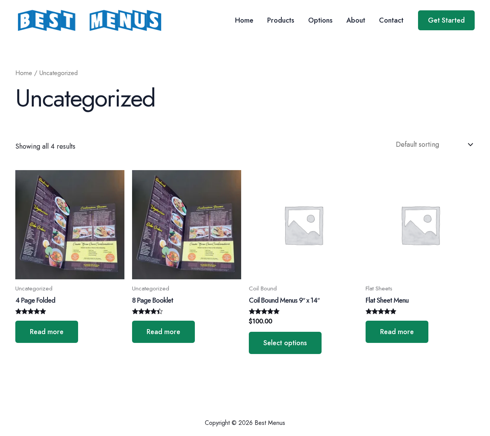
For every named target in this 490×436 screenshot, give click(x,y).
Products (280, 20)
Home (244, 20)
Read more (47, 332)
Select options (285, 343)
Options (320, 20)
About (355, 20)
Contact (391, 20)
